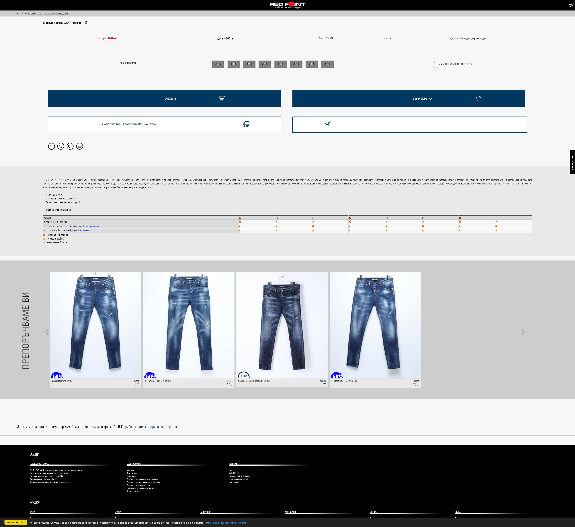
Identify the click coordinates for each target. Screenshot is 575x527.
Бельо (458, 511)
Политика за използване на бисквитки (225, 522)
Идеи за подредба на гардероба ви (43, 479)
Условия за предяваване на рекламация (142, 479)
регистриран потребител (160, 426)
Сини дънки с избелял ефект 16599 (158, 381)
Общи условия (132, 473)
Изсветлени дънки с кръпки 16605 (344, 381)
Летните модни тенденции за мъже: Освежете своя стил (51, 473)
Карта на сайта (234, 482)
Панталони (205, 511)
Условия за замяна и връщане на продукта (143, 482)
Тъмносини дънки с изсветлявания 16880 (254, 381)
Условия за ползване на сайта (138, 485)
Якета (32, 511)
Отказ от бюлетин (133, 491)
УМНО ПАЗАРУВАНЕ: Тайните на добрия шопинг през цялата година (56, 470)
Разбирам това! (15, 522)
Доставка (130, 470)
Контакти (232, 470)
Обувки (373, 511)
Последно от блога (39, 463)
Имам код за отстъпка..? (238, 479)
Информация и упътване (90, 226)
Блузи (118, 511)
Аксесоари (290, 511)
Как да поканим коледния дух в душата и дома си (49, 482)
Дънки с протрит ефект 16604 (62, 381)
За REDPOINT (234, 473)
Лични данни (131, 476)
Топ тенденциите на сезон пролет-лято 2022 (46, 476)
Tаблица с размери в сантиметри (455, 64)
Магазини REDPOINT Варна (239, 476)
